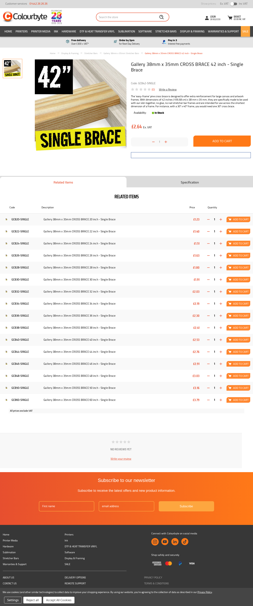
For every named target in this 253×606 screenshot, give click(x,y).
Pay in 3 (179, 42)
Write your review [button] (121, 459)
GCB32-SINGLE (20, 291)
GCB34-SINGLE (20, 303)
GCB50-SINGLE (20, 387)
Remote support (75, 583)
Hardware (69, 31)
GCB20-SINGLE (20, 219)
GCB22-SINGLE (20, 231)
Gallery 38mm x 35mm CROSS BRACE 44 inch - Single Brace (80, 351)
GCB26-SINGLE (20, 255)
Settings (13, 600)
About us (8, 577)
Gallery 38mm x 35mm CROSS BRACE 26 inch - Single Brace (80, 255)
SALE (245, 31)
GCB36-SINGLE (20, 315)
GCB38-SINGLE (20, 327)
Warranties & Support (223, 31)
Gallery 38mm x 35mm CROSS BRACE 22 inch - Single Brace (80, 231)
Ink (56, 31)
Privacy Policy (153, 577)
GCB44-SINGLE (20, 351)
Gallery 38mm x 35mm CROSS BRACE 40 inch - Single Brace (80, 339)
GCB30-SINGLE (20, 279)
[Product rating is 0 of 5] (141, 89)
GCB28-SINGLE (20, 267)
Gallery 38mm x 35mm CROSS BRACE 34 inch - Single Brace (80, 303)
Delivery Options (75, 577)
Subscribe (186, 506)
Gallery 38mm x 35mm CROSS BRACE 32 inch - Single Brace (80, 291)
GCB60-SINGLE (20, 400)
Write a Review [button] (168, 89)
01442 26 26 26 (38, 3)
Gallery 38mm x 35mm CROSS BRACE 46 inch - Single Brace (80, 363)
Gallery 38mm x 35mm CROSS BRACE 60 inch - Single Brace (80, 400)
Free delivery (80, 42)
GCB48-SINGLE (20, 375)
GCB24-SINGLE (20, 243)
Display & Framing (192, 31)
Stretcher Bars (166, 31)
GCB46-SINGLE (20, 363)
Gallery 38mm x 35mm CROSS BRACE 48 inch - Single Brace (80, 376)
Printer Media (40, 31)
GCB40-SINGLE (20, 339)
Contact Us (10, 583)
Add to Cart (241, 219)
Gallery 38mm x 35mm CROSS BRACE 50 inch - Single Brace (80, 388)
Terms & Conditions (156, 583)
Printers (22, 31)
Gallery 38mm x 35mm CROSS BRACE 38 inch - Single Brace (80, 327)
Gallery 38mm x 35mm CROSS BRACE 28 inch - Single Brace (80, 267)
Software (145, 31)
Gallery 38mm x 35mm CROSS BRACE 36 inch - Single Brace (80, 315)
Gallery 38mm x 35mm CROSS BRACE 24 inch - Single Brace (80, 243)
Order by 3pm (129, 42)
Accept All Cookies (58, 600)
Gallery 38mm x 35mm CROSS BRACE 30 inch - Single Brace (80, 279)
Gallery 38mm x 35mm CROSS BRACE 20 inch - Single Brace (80, 219)
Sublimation (126, 31)
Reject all (32, 600)
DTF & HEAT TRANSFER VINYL (97, 31)
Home (8, 31)
